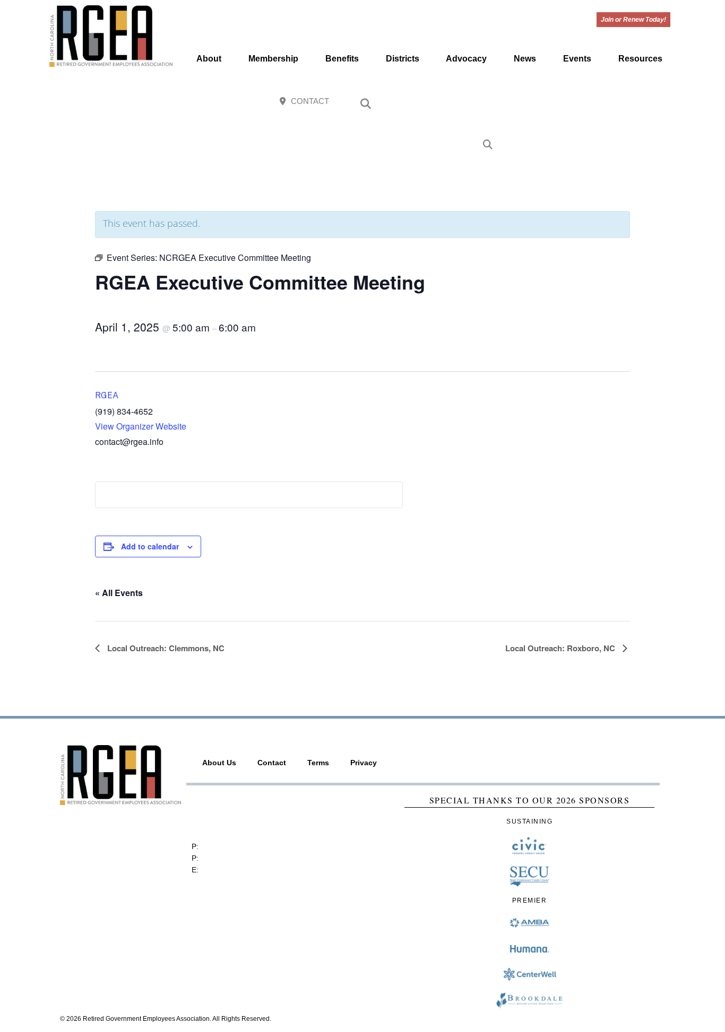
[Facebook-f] (590, 102)
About (208, 58)
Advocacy (466, 58)
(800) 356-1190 (227, 858)
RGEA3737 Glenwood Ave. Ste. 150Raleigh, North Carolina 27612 (243, 814)
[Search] (487, 145)
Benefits (342, 58)
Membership (273, 58)
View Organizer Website (140, 426)
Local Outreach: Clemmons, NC (165, 648)
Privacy (363, 762)
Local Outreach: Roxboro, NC (561, 648)
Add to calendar (150, 546)
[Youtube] (636, 102)
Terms (318, 762)
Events (577, 58)
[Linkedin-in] (659, 102)
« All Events (119, 593)
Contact (271, 762)
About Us (219, 762)
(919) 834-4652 (227, 846)
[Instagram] (612, 102)
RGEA (106, 395)
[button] (365, 104)
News (525, 58)
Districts (402, 58)
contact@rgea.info (231, 869)
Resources (640, 58)
